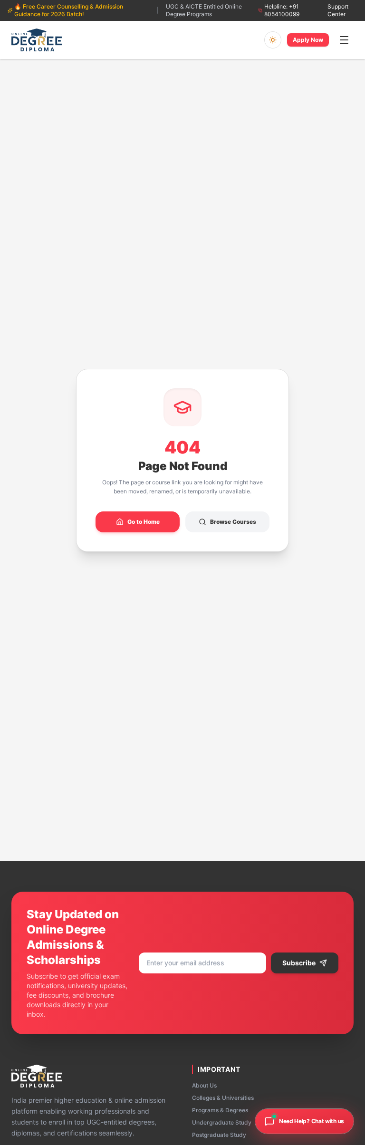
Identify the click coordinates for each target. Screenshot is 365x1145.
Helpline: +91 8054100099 (281, 10)
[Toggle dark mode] (272, 39)
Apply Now (308, 39)
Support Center (337, 10)
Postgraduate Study (219, 1134)
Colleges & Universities (223, 1097)
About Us (204, 1085)
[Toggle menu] (344, 39)
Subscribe (299, 963)
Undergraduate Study (221, 1122)
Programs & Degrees (220, 1110)
